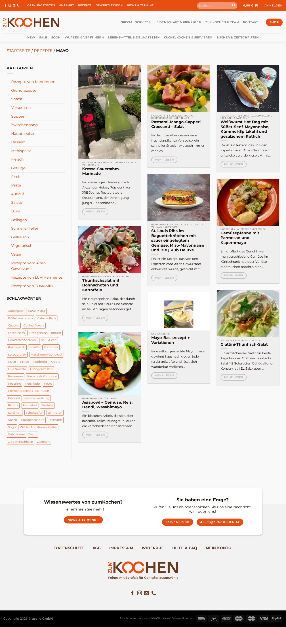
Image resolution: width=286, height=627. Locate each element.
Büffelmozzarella (20, 318)
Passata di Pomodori (42, 376)
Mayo (12, 361)
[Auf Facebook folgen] (5, 5)
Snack (16, 99)
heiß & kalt (49, 340)
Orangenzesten (41, 369)
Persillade (32, 383)
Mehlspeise (21, 151)
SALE (43, 37)
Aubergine (16, 311)
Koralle (34, 347)
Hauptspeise (22, 133)
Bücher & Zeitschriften (238, 37)
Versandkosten (181, 618)
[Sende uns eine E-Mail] (14, 5)
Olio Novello (17, 369)
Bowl (15, 211)
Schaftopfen (34, 412)
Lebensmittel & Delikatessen (134, 37)
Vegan (17, 254)
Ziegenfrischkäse (20, 441)
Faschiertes (16, 332)
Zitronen (43, 441)
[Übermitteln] (233, 5)
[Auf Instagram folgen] (9, 5)
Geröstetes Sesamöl (22, 340)
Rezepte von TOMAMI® (32, 286)
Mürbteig (40, 361)
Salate (16, 202)
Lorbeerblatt (17, 354)
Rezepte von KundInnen (33, 82)
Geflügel (18, 168)
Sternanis (55, 420)
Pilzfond (14, 398)
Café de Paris (46, 318)
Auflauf (17, 194)
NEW (31, 37)
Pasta (16, 185)
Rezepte (43, 50)
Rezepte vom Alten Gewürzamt (28, 266)
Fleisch (17, 159)
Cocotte (13, 325)
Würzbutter (16, 434)
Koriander (51, 347)
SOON (56, 37)
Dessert (18, 142)
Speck (12, 420)
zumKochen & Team (222, 22)
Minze (24, 361)
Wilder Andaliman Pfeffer (38, 427)
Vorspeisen (21, 108)
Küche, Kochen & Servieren (188, 37)
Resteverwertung (36, 398)
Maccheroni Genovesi (46, 354)
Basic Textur (36, 311)
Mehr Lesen (95, 211)
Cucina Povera (33, 325)
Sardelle (47, 405)
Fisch (16, 177)
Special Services (135, 22)
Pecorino (14, 383)
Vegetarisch (21, 246)
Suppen (18, 116)
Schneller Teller (24, 228)
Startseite (18, 50)
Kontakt (250, 22)
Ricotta (13, 405)
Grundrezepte (23, 90)
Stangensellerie (32, 420)
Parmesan (15, 376)
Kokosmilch (16, 347)
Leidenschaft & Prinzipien (177, 22)
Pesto (48, 383)
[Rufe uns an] (18, 5)
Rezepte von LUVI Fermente (36, 277)
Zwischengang (24, 125)
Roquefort (30, 405)
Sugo (12, 427)
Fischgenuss (38, 332)
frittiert (56, 332)
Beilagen (19, 220)
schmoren (55, 412)
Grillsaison (20, 237)
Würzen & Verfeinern (84, 37)
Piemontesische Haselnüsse (28, 390)
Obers (55, 361)
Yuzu (33, 434)
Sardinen (14, 412)
